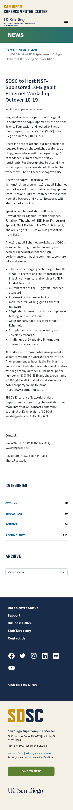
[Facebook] (13, 658)
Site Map (49, 754)
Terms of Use (16, 754)
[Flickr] (57, 658)
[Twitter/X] (24, 658)
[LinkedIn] (46, 658)
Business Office (20, 623)
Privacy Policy (34, 754)
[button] (57, 801)
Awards (36, 503)
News (22, 50)
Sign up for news (22, 685)
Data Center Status (23, 607)
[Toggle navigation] (66, 22)
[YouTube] (13, 670)
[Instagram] (35, 658)
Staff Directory (19, 630)
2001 (34, 50)
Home (9, 50)
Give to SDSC (31, 771)
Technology (36, 535)
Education (36, 513)
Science (36, 524)
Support (14, 615)
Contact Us (16, 638)
